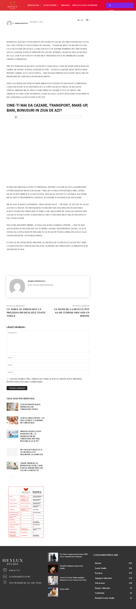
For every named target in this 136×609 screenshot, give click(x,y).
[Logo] (23, 557)
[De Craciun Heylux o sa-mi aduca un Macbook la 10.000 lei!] (12, 452)
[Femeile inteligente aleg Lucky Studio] (53, 568)
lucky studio (64, 589)
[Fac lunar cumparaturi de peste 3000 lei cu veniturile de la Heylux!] (53, 557)
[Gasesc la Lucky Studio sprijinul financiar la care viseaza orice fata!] (53, 580)
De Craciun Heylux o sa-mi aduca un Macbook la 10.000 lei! (31, 452)
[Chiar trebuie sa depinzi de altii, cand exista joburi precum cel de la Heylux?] (12, 465)
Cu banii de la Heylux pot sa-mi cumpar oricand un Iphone (71, 312)
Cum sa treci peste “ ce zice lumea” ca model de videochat (32, 420)
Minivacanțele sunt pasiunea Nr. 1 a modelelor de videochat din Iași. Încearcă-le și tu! (30, 436)
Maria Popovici (21, 23)
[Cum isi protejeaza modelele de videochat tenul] (12, 407)
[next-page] (12, 477)
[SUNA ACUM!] (109, 5)
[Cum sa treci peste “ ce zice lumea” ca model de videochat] (12, 420)
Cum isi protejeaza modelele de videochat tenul (30, 407)
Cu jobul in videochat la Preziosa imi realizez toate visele (26, 312)
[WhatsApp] (52, 33)
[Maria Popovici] (10, 23)
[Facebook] (44, 33)
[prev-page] (8, 477)
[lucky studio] (53, 592)
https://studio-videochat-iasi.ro (40, 285)
